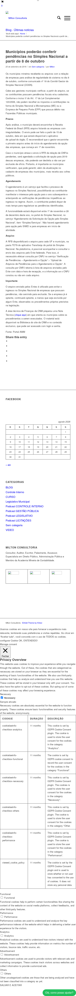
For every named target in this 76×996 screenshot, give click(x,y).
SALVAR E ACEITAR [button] (11, 985)
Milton (52, 66)
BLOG (9, 487)
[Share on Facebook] (10, 341)
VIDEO (10, 530)
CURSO (10, 497)
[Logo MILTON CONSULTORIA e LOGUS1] (31, 18)
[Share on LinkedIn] (10, 356)
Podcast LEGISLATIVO (19, 515)
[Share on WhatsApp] (10, 351)
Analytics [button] (5, 931)
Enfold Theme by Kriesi (32, 622)
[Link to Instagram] (67, 622)
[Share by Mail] (10, 361)
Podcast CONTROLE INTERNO (24, 506)
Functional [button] (5, 894)
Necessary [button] (5, 694)
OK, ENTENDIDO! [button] (28, 640)
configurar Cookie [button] (9, 640)
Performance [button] (6, 913)
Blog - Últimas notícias (20, 30)
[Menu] (65, 18)
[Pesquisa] (57, 18)
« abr (8, 464)
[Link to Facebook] (62, 622)
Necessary (9, 697)
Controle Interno (15, 492)
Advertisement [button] (7, 951)
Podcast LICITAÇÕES (18, 520)
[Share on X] (10, 346)
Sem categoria (38, 66)
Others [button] (3, 969)
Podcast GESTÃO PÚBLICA (22, 511)
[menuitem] (57, 18)
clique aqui (20, 314)
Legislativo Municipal (18, 501)
